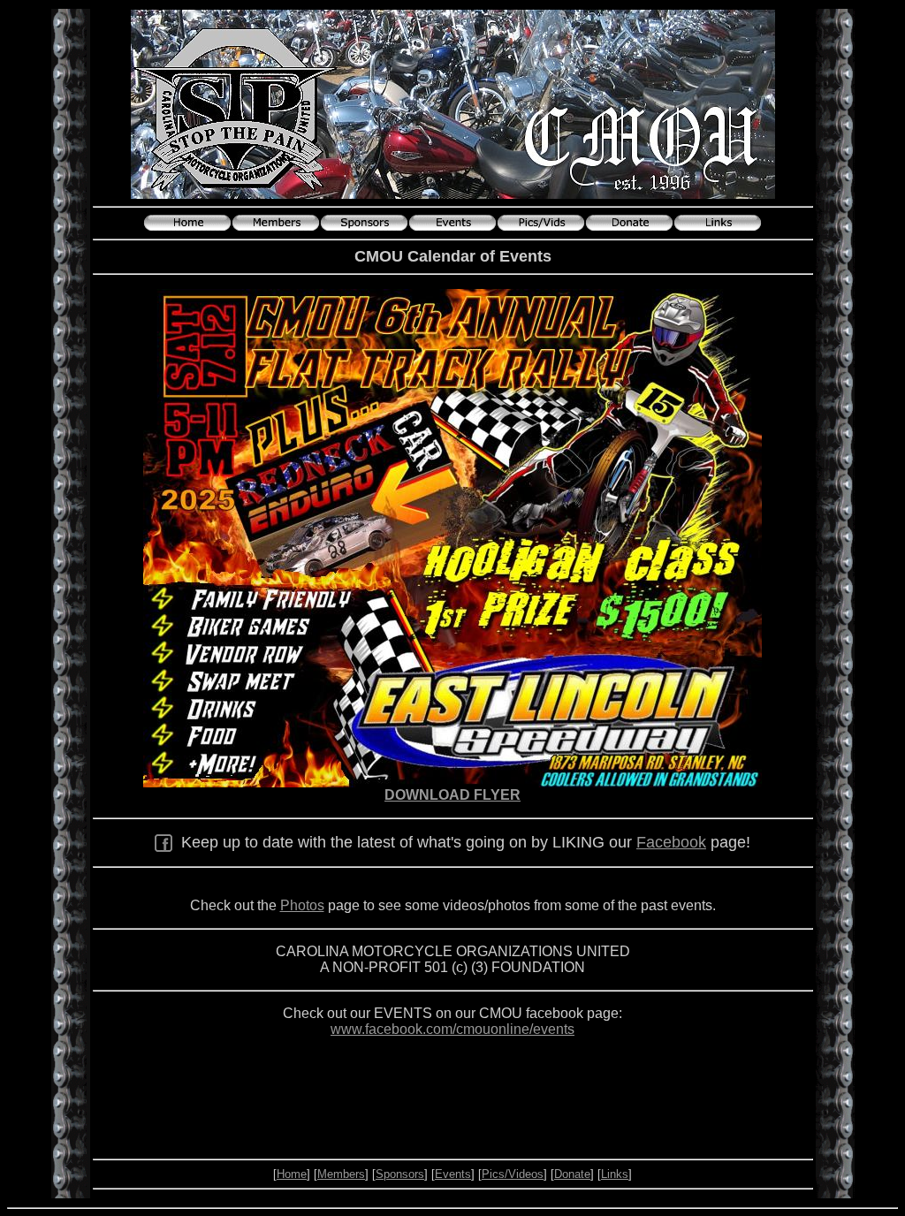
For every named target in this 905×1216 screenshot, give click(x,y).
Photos (302, 905)
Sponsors (400, 1174)
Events (453, 1174)
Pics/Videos (513, 1174)
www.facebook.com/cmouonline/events (452, 1029)
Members (341, 1174)
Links (614, 1174)
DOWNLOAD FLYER (452, 794)
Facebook (671, 842)
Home (292, 1174)
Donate (572, 1174)
